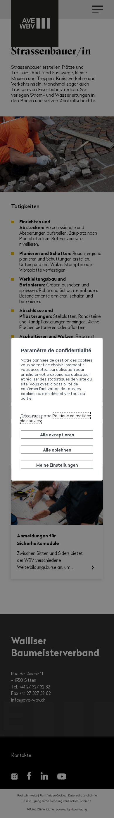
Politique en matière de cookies (55, 418)
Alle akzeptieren (57, 434)
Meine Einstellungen (57, 465)
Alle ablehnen (57, 449)
